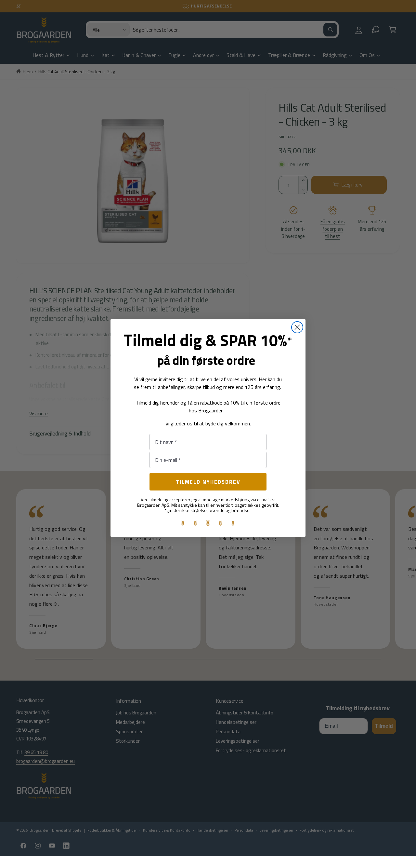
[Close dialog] (297, 327)
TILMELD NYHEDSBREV (208, 482)
